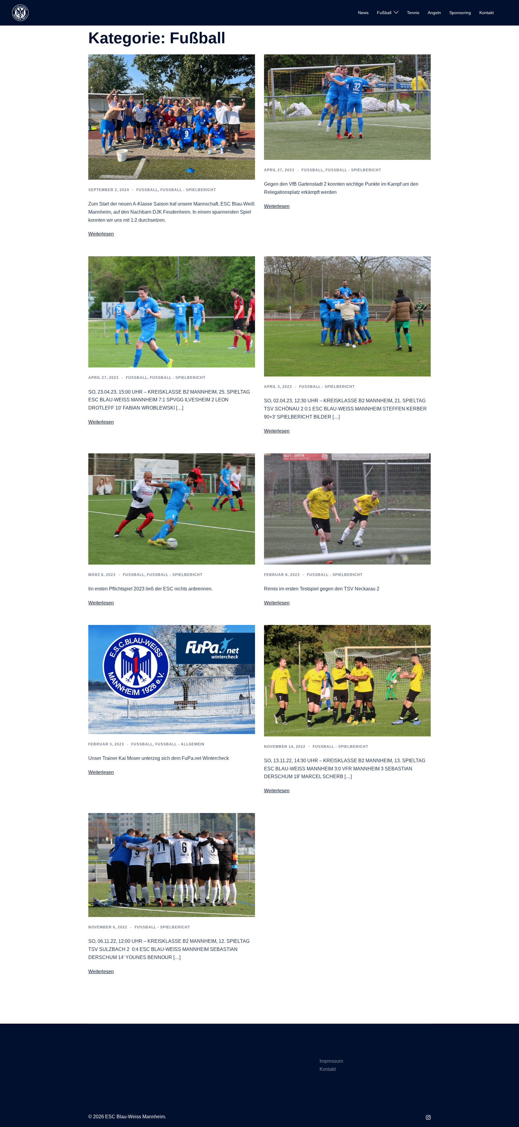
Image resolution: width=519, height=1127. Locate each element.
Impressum (331, 1061)
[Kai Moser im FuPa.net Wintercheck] (171, 679)
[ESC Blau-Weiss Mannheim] (20, 12)
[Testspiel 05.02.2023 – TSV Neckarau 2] (347, 508)
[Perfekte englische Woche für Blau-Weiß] (171, 864)
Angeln (434, 12)
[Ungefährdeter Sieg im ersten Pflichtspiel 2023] (171, 508)
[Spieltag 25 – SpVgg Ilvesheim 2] (171, 311)
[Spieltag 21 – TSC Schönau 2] (347, 315)
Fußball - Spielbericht (188, 190)
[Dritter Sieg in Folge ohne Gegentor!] (347, 680)
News (363, 12)
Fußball (384, 12)
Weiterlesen (101, 233)
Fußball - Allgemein (180, 744)
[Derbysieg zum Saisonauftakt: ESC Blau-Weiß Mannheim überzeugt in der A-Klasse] (171, 116)
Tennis (413, 12)
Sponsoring (460, 12)
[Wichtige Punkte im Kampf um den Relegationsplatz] (347, 106)
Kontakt (486, 12)
